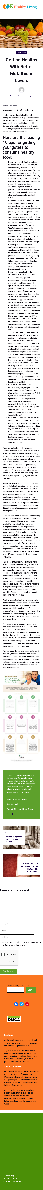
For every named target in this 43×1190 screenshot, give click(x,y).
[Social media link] (8, 814)
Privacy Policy (8, 1176)
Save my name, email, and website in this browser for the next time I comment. (22, 943)
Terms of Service (10, 1179)
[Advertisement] (21, 1141)
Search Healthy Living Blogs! (18, 986)
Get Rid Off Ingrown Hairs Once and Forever (13, 839)
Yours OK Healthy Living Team (20, 809)
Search (30, 990)
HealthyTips (21, 52)
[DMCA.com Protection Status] (14, 1021)
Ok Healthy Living (24, 96)
